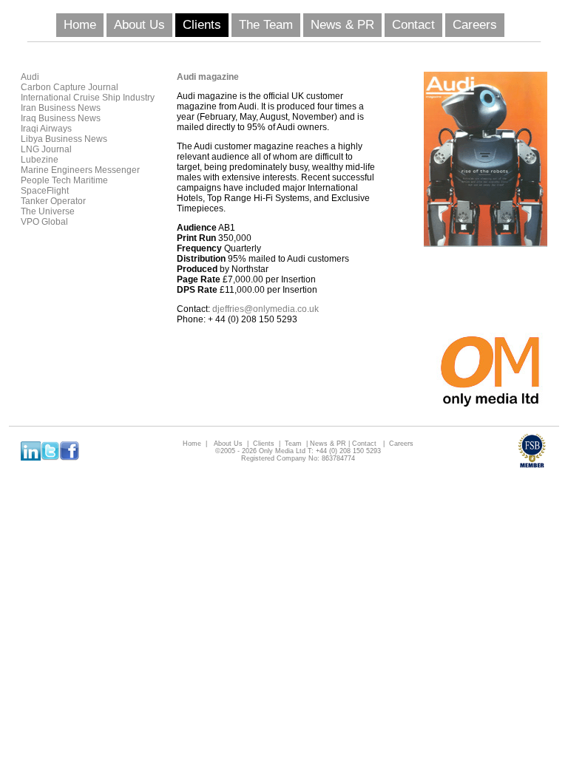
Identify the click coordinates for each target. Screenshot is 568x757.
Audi (30, 77)
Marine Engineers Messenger (80, 170)
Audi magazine (208, 77)
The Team (266, 25)
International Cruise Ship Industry (88, 97)
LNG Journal (46, 149)
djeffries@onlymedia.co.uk (265, 309)
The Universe (48, 211)
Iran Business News (61, 108)
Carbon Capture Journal (69, 87)
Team (293, 443)
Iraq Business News (61, 118)
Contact (413, 25)
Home (80, 25)
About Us (139, 25)
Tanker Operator (53, 201)
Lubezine (39, 160)
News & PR (342, 25)
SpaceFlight (45, 191)
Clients (202, 25)
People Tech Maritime (64, 180)
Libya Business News (64, 139)
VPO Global (44, 222)
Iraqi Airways (46, 128)
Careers (475, 25)
